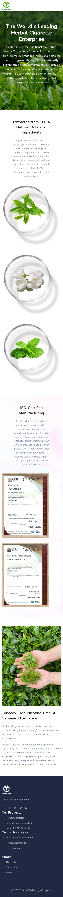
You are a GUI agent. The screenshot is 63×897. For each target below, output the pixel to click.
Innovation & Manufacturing (19, 837)
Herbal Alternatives (15, 842)
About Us (10, 862)
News (8, 872)
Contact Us (11, 867)
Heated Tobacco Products (19, 823)
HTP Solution (12, 848)
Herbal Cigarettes (14, 818)
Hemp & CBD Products (17, 828)
